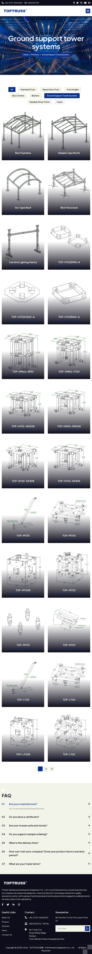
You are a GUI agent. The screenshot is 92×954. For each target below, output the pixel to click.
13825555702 (33, 3)
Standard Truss (28, 89)
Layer (59, 102)
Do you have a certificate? (20, 816)
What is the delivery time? (20, 842)
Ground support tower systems (62, 95)
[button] (88, 11)
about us (6, 917)
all (12, 89)
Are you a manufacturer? (19, 803)
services (5, 926)
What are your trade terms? (21, 863)
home (25, 54)
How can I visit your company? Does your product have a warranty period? (43, 853)
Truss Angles (73, 89)
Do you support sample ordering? (24, 834)
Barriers (35, 95)
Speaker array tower (39, 102)
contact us (7, 934)
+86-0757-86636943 (13, 3)
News (4, 930)
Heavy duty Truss (51, 89)
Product (5, 922)
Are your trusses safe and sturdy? (24, 825)
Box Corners (18, 95)
